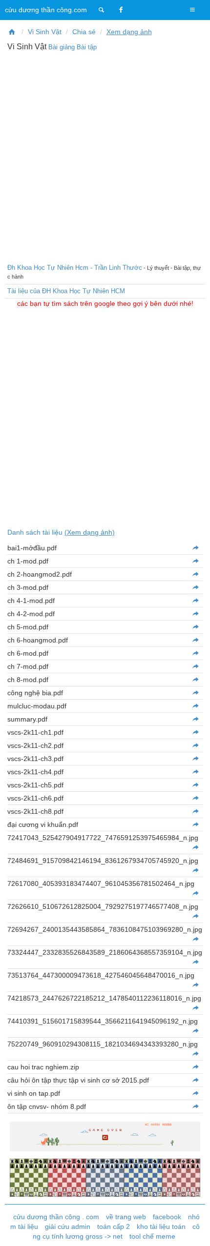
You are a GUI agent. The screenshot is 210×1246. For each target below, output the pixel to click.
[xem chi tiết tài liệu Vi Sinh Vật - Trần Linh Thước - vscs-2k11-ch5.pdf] (195, 785)
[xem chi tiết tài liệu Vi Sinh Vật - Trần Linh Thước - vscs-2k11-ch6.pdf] (195, 798)
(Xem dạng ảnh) (89, 532)
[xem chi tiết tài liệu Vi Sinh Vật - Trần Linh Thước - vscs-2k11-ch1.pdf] (195, 732)
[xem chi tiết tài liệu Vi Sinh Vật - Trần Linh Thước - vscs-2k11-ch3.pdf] (195, 758)
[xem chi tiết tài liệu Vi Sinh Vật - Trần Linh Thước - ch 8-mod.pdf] (195, 679)
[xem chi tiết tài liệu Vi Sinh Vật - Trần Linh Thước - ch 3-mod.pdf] (195, 587)
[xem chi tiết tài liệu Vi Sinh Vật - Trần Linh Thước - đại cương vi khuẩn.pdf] (195, 824)
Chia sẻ (84, 32)
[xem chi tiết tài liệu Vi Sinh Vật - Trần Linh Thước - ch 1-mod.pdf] (195, 561)
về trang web (126, 1217)
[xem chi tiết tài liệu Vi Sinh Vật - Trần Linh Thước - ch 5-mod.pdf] (195, 627)
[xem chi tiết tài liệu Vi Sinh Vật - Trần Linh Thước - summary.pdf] (195, 719)
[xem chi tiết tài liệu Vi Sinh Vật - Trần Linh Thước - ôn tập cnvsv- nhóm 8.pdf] (195, 1106)
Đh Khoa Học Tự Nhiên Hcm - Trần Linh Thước (74, 267)
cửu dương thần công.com (46, 10)
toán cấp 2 (113, 1226)
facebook (167, 1217)
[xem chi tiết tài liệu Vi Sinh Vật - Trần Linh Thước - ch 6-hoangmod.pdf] (195, 640)
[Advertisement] (105, 156)
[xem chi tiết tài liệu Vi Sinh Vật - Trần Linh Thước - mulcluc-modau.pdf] (195, 706)
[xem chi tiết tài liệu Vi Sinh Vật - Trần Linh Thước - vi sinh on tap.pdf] (195, 1093)
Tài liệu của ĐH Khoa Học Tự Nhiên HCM (66, 291)
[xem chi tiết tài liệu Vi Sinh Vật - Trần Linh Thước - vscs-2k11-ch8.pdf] (195, 811)
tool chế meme (152, 1236)
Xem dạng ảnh (129, 32)
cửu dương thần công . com (56, 1217)
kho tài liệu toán (161, 1226)
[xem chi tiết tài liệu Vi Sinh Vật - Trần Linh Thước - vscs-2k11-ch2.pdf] (195, 745)
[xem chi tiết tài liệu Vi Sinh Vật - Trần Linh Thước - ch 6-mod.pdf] (195, 653)
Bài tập (87, 47)
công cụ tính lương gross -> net (116, 1231)
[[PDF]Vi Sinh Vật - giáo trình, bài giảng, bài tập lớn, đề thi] (12, 32)
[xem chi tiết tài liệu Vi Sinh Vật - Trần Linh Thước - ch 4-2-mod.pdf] (195, 614)
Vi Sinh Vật (45, 32)
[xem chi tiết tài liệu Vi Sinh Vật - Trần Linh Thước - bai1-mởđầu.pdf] (195, 548)
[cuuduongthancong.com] (101, 10)
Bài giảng (61, 47)
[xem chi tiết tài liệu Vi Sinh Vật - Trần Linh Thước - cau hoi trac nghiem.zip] (195, 1067)
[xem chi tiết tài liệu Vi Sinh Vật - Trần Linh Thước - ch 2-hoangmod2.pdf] (195, 574)
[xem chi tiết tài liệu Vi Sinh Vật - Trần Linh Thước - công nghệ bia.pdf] (195, 693)
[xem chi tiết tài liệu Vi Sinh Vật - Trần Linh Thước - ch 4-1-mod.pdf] (195, 600)
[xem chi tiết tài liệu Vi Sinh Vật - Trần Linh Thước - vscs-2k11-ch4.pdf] (195, 772)
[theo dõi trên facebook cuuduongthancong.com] (121, 10)
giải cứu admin (67, 1226)
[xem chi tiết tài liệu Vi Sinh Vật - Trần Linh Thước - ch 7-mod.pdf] (195, 666)
